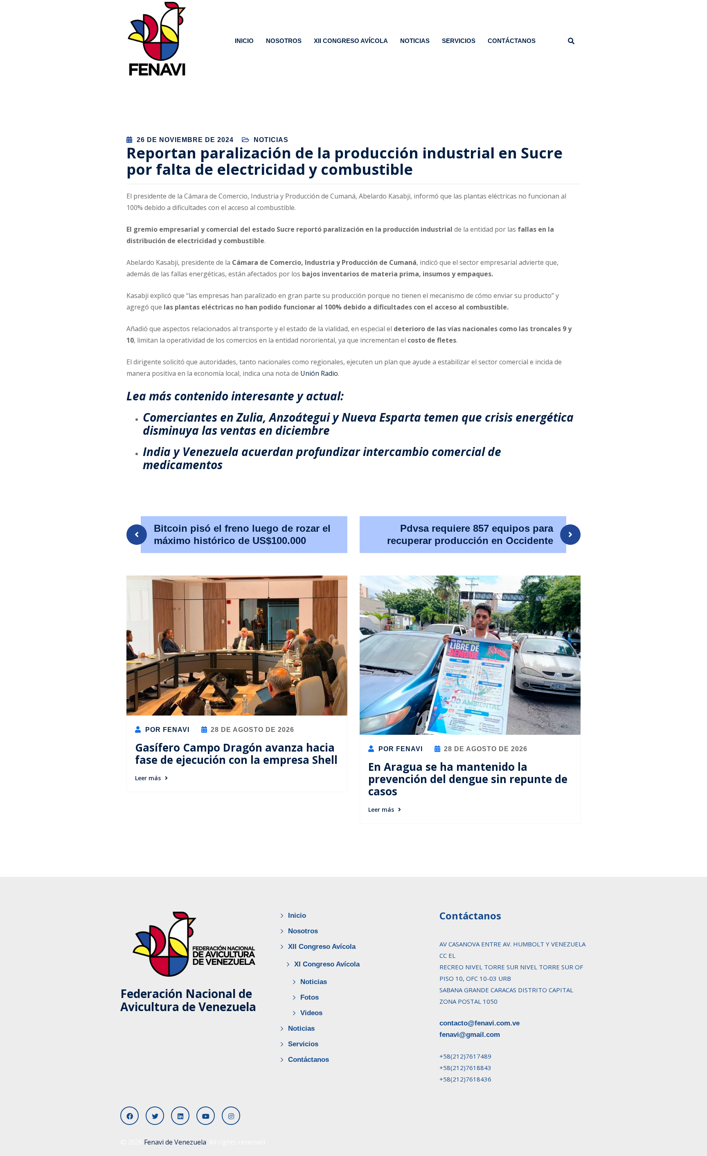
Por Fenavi (166, 729)
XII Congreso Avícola (351, 40)
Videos (311, 1013)
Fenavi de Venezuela (175, 1142)
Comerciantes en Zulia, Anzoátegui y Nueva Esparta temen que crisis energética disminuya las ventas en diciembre (358, 423)
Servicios (458, 40)
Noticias (415, 40)
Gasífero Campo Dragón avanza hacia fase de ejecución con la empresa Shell (236, 753)
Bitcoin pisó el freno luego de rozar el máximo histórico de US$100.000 (242, 534)
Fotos (309, 997)
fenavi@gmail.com (469, 1035)
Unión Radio (319, 373)
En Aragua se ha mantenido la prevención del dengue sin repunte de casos (467, 779)
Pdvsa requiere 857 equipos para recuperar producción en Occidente (470, 534)
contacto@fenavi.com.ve (479, 1023)
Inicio (244, 40)
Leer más (148, 778)
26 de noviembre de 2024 (185, 139)
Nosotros (284, 40)
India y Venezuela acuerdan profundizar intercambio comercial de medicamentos (322, 458)
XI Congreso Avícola (327, 964)
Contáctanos (512, 40)
